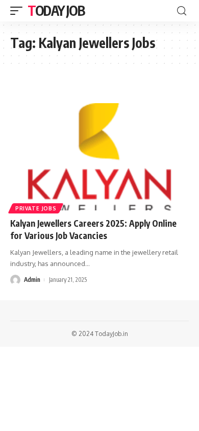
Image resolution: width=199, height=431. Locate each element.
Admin (32, 279)
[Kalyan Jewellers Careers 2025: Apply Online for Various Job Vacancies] (99, 156)
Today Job (56, 10)
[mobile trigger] (19, 10)
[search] (182, 11)
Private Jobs (35, 208)
